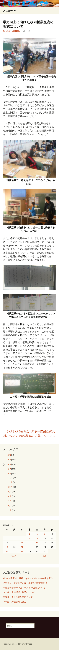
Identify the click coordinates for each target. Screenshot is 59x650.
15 (29, 542)
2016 (9, 473)
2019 (9, 459)
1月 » (45, 555)
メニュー (8, 10)
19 (7, 547)
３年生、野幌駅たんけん (15, 601)
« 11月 (13, 555)
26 (7, 551)
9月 (9, 491)
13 (14, 542)
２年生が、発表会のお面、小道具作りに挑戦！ (25, 583)
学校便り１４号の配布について (18, 597)
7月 (9, 501)
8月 (9, 496)
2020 (9, 455)
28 (22, 551)
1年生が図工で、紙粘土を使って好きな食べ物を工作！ (29, 578)
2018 (9, 464)
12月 (10, 477)
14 (22, 542)
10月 (10, 487)
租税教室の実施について (37, 436)
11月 (10, 482)
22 (29, 547)
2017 (9, 469)
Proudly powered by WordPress (17, 643)
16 (37, 542)
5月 (9, 510)
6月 (9, 505)
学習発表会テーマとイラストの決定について (24, 587)
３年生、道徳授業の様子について (19, 592)
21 (22, 547)
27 (14, 551)
